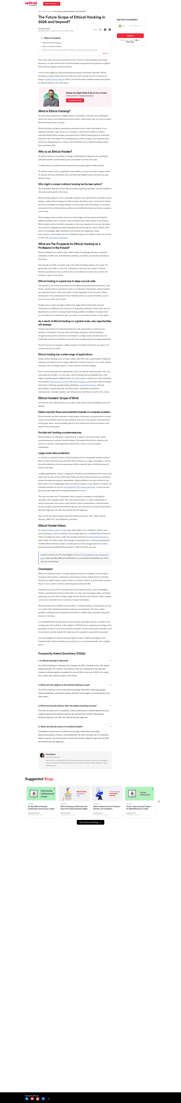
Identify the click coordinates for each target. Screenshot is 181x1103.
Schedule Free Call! (75, 100)
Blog (44, 11)
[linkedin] (110, 30)
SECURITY (31, 804)
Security (49, 11)
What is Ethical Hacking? (52, 43)
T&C (136, 40)
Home (40, 11)
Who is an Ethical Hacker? (52, 46)
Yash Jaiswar (98, 813)
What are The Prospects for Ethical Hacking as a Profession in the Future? (70, 50)
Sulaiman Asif (131, 813)
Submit (130, 35)
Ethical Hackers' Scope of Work (54, 54)
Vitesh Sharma (45, 28)
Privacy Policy (130, 42)
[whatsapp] (105, 30)
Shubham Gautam (34, 813)
